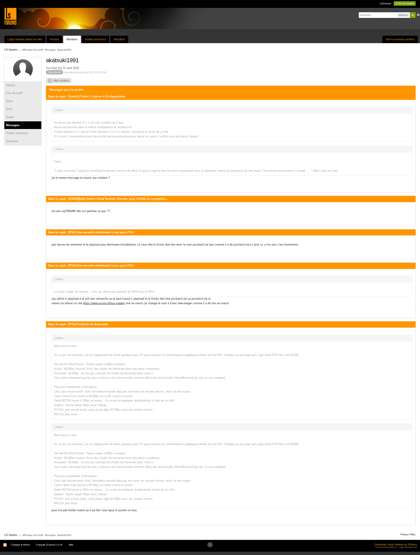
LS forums (11, 535)
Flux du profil (14, 93)
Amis (9, 109)
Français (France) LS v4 (49, 544)
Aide (71, 544)
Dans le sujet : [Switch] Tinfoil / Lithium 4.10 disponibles (86, 96)
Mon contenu (60, 80)
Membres (72, 39)
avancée (418, 15)
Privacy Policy (408, 534)
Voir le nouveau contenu (400, 39)
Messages (12, 125)
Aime (9, 101)
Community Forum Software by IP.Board (395, 544)
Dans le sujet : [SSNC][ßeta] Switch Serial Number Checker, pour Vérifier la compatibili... (108, 198)
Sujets (10, 117)
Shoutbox (119, 39)
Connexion (385, 3)
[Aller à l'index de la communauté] (10, 16)
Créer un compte (405, 3)
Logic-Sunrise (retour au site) (25, 39)
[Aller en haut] (210, 544)
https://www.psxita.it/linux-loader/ (104, 303)
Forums (54, 39)
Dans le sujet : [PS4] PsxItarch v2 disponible (78, 324)
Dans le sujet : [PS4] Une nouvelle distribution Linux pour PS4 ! (91, 232)
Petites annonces (95, 39)
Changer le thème (20, 544)
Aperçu (10, 85)
